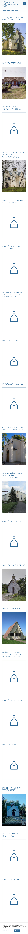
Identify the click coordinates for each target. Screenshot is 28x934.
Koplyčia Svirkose (10, 879)
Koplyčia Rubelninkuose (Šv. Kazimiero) (14, 247)
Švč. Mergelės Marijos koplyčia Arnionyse (13, 18)
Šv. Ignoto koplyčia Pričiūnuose (11, 835)
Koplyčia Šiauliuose (11, 340)
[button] (24, 3)
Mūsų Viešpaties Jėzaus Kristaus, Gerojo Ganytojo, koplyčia (13, 155)
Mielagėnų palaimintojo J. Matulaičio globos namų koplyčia (13, 294)
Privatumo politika (6, 930)
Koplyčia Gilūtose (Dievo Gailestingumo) (13, 202)
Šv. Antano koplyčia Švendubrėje (11, 789)
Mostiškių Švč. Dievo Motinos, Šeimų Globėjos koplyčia (12, 475)
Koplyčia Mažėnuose (12, 521)
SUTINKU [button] (17, 930)
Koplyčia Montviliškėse (13, 565)
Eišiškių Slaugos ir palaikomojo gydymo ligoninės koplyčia (12, 654)
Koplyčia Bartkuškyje (12, 384)
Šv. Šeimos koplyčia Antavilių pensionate (12, 108)
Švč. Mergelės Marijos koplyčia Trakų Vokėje (13, 429)
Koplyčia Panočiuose (12, 700)
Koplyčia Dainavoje (11, 609)
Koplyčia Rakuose (10, 744)
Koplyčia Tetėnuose (11, 63)
